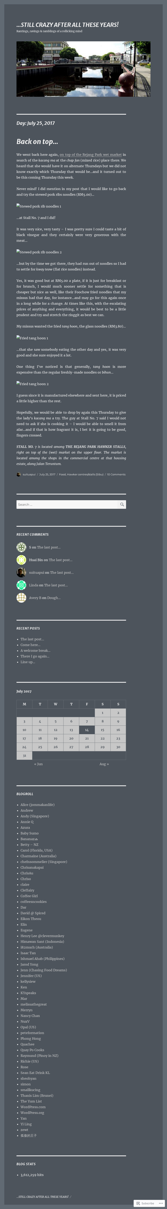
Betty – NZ (29, 845)
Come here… (31, 645)
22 (103, 738)
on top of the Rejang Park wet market (91, 155)
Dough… (54, 598)
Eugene (27, 930)
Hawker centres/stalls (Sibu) (85, 474)
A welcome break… (36, 650)
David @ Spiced (33, 913)
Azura (25, 827)
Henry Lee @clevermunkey (42, 936)
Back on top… (37, 141)
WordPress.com (33, 1107)
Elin (24, 924)
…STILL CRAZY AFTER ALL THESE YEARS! (67, 25)
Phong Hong (31, 1038)
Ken (24, 987)
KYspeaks (28, 993)
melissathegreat (34, 1004)
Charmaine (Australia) (38, 856)
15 (102, 730)
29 (102, 747)
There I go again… (35, 656)
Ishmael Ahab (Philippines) (43, 959)
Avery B (35, 598)
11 (40, 730)
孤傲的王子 (29, 1135)
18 (40, 738)
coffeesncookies (34, 902)
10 (24, 730)
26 (56, 747)
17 (24, 738)
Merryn (27, 1010)
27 (71, 747)
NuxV (25, 1021)
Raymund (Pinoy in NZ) (39, 1056)
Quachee (27, 1044)
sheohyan (28, 1078)
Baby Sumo (30, 833)
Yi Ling (26, 1124)
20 (71, 738)
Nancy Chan (30, 1016)
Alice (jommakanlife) (38, 805)
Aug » (104, 764)
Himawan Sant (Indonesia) (42, 942)
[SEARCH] (122, 504)
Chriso (26, 879)
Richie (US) (30, 1061)
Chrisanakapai (32, 867)
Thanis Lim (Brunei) (37, 1096)
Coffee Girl (29, 896)
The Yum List (31, 1101)
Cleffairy (27, 890)
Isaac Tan (28, 953)
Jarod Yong (29, 964)
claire (25, 885)
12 (55, 730)
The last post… (49, 547)
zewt (24, 1130)
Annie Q (27, 822)
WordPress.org (32, 1113)
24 (24, 747)
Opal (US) (28, 1027)
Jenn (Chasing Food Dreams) (44, 970)
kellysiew (28, 981)
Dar (23, 907)
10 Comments (116, 474)
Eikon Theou (31, 919)
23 (118, 738)
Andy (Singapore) (35, 816)
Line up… (28, 662)
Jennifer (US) (31, 976)
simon (26, 1084)
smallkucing (30, 1090)
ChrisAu (27, 873)
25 (40, 747)
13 (71, 730)
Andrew (27, 810)
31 (24, 755)
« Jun (38, 764)
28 (87, 747)
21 (87, 738)
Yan (24, 1118)
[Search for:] (67, 504)
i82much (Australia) (37, 947)
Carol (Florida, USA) (37, 850)
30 (118, 747)
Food (62, 474)
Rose (24, 1067)
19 (55, 738)
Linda (33, 585)
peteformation (32, 1033)
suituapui (29, 474)
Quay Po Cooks (32, 1050)
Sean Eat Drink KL (35, 1073)
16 (118, 730)
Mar (24, 999)
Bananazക (29, 839)
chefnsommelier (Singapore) (44, 862)
